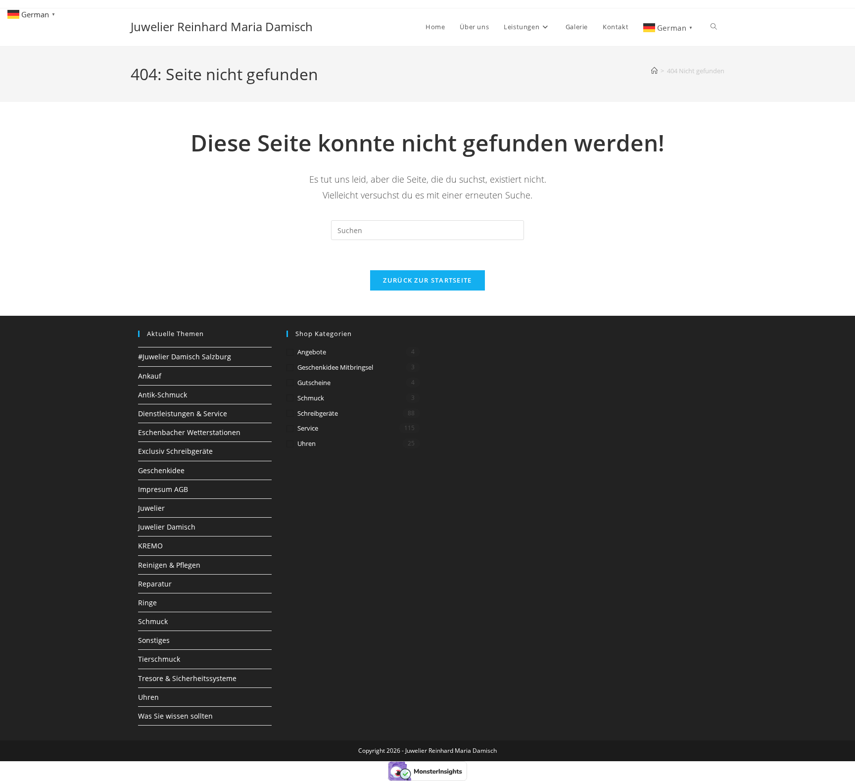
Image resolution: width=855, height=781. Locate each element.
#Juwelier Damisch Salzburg (184, 356)
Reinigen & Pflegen (169, 565)
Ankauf (149, 376)
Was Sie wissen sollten (175, 716)
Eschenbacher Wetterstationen (189, 432)
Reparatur (155, 583)
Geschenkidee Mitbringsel (335, 367)
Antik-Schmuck (162, 394)
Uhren (148, 697)
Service (307, 428)
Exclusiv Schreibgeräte (175, 451)
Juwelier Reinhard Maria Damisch (222, 26)
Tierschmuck (159, 659)
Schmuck (153, 621)
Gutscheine (314, 382)
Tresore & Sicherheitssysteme (187, 678)
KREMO (150, 545)
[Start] (654, 70)
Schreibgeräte (317, 413)
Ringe (147, 602)
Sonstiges (154, 640)
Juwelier (151, 508)
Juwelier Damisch (166, 527)
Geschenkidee (161, 470)
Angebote (311, 351)
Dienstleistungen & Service (182, 413)
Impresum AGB (163, 489)
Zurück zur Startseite (427, 280)
